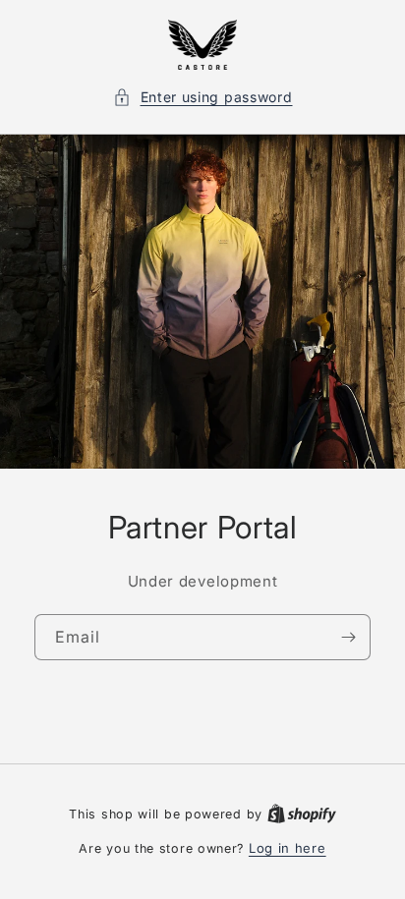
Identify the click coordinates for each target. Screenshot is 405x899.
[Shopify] (301, 813)
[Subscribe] (348, 637)
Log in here (287, 848)
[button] (203, 96)
